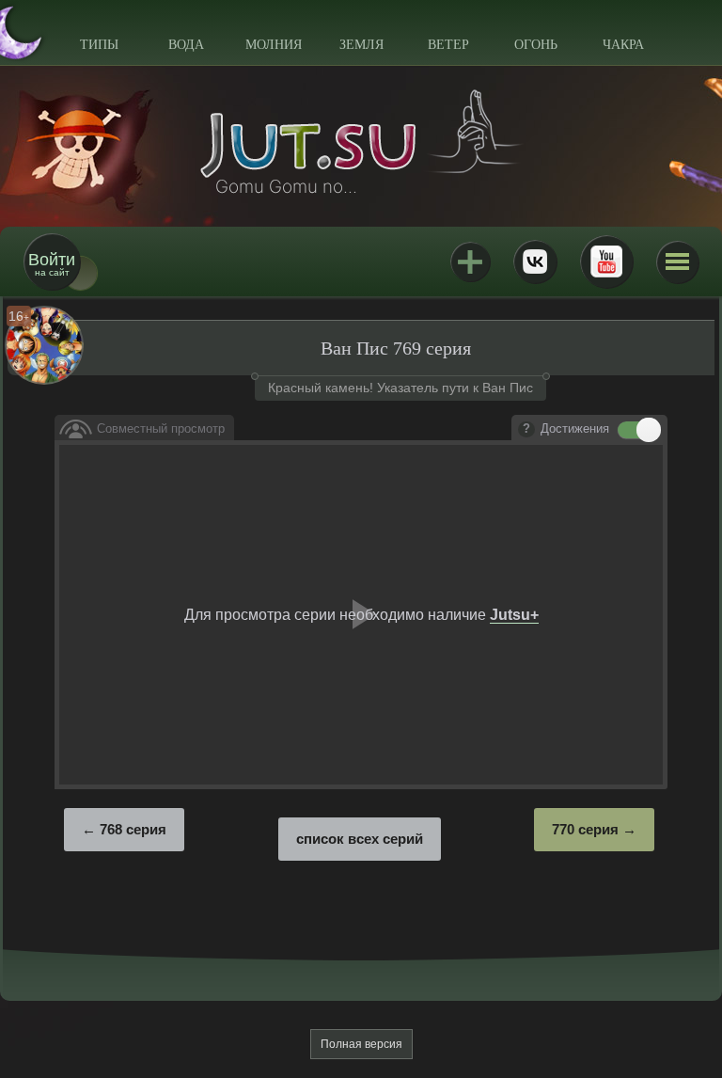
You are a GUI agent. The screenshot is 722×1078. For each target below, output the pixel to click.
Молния (273, 45)
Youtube (606, 261)
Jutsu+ (470, 261)
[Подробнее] (526, 429)
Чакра (623, 45)
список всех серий (359, 839)
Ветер (448, 45)
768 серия (133, 829)
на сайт (51, 263)
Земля (361, 45)
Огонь (535, 45)
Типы (99, 45)
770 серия (585, 829)
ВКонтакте (535, 261)
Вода (186, 45)
